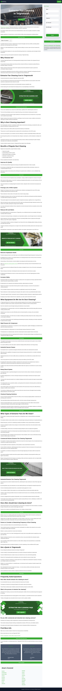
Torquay (15, 635)
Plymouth (23, 678)
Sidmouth (3, 683)
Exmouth (18, 635)
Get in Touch (21, 410)
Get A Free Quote (21, 662)
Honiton (23, 672)
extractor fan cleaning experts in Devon (10, 263)
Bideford (23, 681)
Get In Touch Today (21, 37)
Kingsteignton (6, 635)
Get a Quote (21, 19)
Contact (59, 1)
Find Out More (21, 338)
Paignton (3, 678)
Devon (23, 676)
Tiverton (23, 673)
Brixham (3, 680)
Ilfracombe (23, 684)
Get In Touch (52, 41)
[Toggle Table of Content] (10, 41)
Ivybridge (23, 670)
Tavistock (23, 675)
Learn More (21, 249)
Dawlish (2, 635)
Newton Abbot (11, 635)
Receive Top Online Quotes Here (21, 638)
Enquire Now (21, 573)
